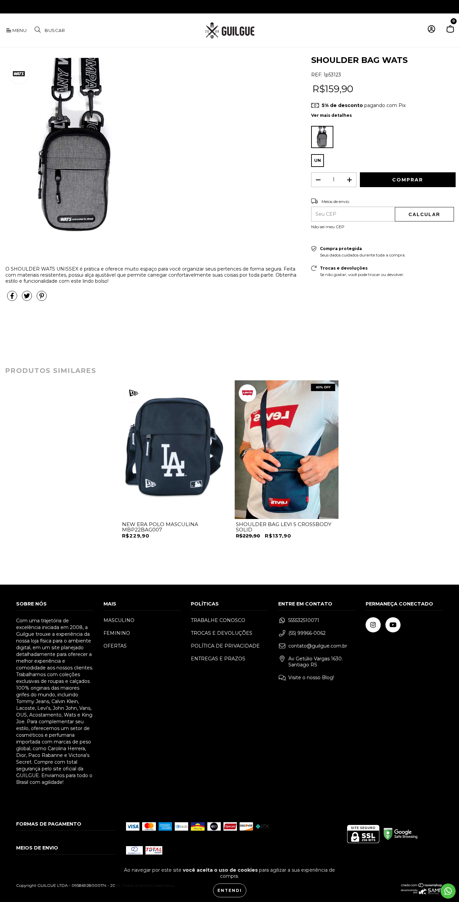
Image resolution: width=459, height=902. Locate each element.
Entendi (229, 890)
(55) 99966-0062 (307, 633)
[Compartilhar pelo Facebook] (12, 299)
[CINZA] (322, 137)
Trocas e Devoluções (221, 633)
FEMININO (116, 633)
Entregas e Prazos (218, 659)
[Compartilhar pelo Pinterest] (42, 299)
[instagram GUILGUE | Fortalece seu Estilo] (10, 6)
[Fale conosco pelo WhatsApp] (448, 891)
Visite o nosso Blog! (311, 677)
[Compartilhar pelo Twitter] (27, 299)
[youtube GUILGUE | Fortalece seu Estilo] (19, 6)
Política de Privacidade (225, 646)
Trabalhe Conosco (218, 620)
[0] (450, 32)
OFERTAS (115, 646)
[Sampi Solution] (422, 892)
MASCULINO (118, 620)
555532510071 (303, 620)
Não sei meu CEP (327, 226)
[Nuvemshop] (422, 886)
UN (317, 160)
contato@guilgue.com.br (317, 646)
